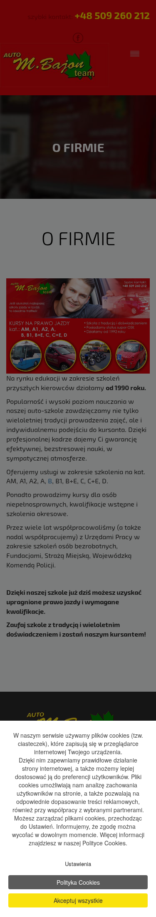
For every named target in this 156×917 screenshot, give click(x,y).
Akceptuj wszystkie (78, 900)
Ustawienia (78, 864)
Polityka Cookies (78, 882)
